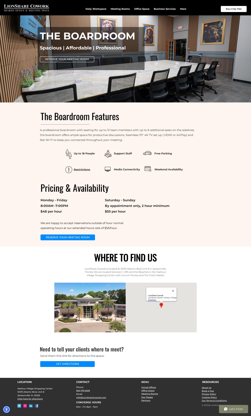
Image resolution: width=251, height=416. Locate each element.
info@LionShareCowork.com (91, 397)
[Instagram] (25, 406)
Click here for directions (30, 399)
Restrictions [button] (82, 169)
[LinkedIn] (31, 406)
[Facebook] (36, 406)
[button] (165, 9)
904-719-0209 (83, 390)
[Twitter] (19, 406)
